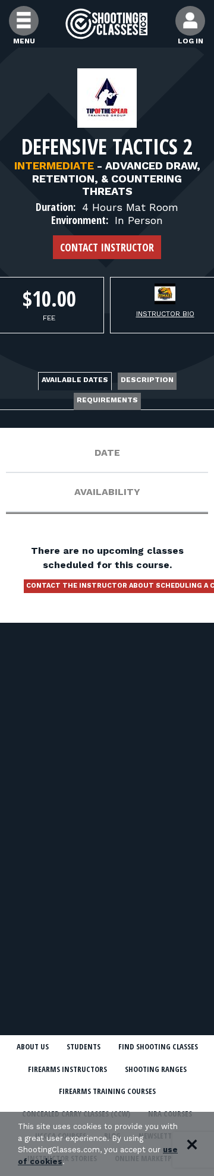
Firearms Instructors (67, 1069)
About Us (33, 1046)
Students (83, 1046)
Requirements (107, 400)
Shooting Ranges (156, 1069)
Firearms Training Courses (107, 1091)
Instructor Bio (165, 314)
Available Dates (75, 380)
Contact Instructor (107, 247)
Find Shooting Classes (158, 1046)
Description (147, 380)
